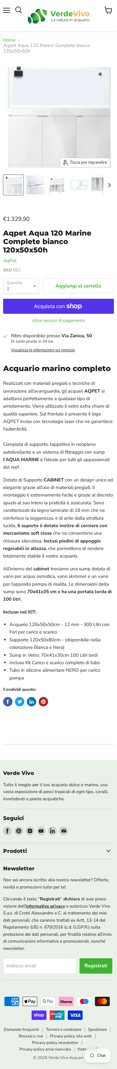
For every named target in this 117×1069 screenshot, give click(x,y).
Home (9, 40)
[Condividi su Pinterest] (43, 701)
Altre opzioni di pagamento (58, 320)
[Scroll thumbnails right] (108, 185)
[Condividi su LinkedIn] (31, 701)
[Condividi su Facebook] (7, 701)
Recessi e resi (31, 1036)
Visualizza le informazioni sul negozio (43, 350)
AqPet (10, 260)
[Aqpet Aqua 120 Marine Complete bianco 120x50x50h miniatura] (13, 185)
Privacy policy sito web (71, 1036)
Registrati (96, 965)
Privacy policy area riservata (45, 1049)
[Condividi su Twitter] (19, 701)
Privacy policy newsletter (55, 1043)
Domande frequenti (21, 1029)
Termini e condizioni (63, 1029)
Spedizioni (97, 1029)
